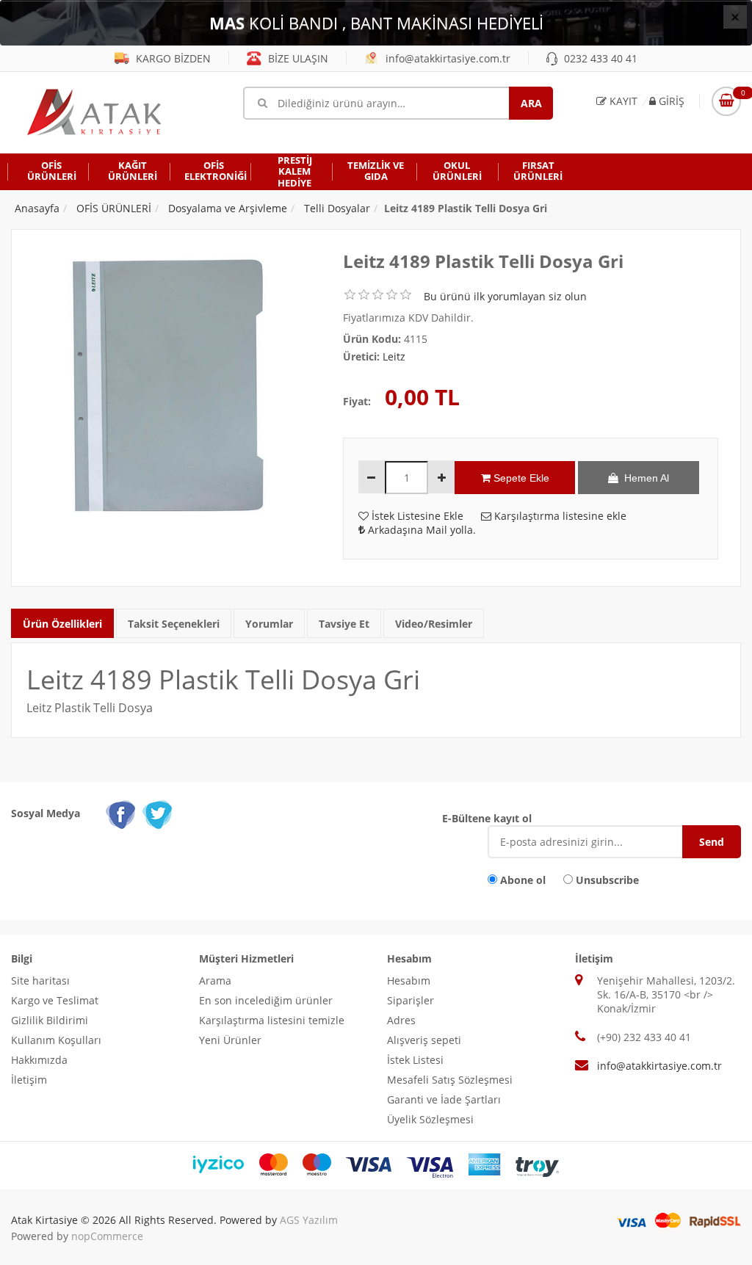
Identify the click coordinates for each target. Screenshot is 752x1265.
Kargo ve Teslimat (54, 1000)
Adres (401, 1020)
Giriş (670, 101)
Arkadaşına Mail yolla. (420, 530)
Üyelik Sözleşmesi (430, 1119)
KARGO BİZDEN (172, 58)
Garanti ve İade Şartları (444, 1099)
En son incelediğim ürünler (266, 1000)
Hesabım (408, 980)
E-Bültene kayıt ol (487, 818)
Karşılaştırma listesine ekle (558, 516)
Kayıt (622, 101)
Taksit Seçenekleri (174, 624)
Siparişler (410, 1000)
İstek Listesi (415, 1060)
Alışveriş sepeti (424, 1040)
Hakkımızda (39, 1060)
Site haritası (40, 980)
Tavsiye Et (344, 624)
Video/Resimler (433, 624)
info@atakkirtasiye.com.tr (446, 58)
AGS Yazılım (309, 1220)
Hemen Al (643, 478)
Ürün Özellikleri (62, 624)
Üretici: (361, 356)
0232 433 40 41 (599, 58)
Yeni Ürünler (230, 1040)
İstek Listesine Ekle (416, 516)
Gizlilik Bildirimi (49, 1020)
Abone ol (523, 880)
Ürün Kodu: (372, 339)
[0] (726, 101)
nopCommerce (107, 1236)
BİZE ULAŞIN (296, 58)
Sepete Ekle (520, 478)
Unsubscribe (607, 880)
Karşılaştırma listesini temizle (271, 1020)
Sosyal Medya (45, 813)
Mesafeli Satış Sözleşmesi (450, 1080)
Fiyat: (357, 401)
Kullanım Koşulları (56, 1040)
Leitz (394, 356)
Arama (215, 980)
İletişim (29, 1080)
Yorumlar (269, 624)
